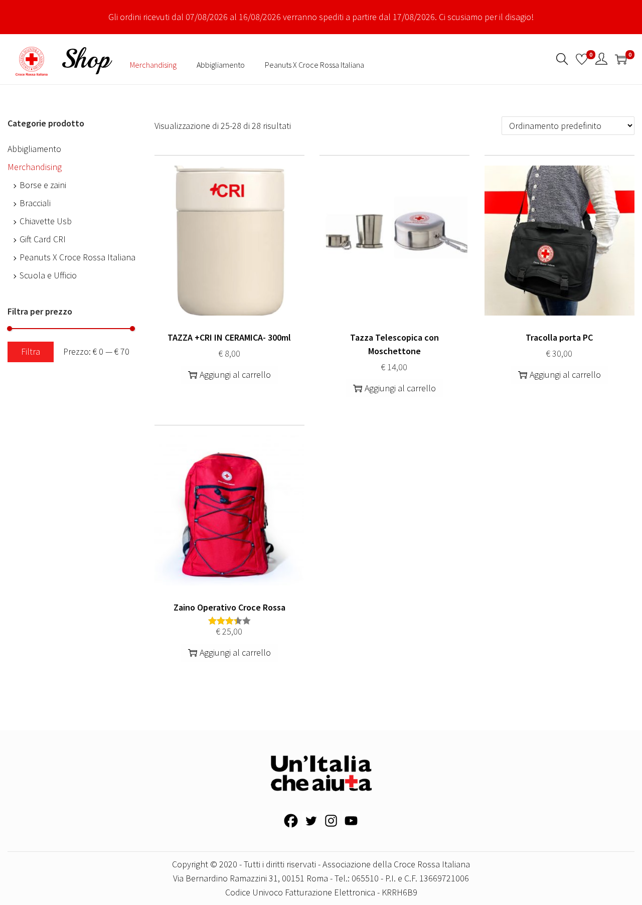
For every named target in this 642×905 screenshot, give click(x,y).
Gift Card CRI (43, 239)
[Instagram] (331, 821)
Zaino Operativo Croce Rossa (229, 607)
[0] (582, 59)
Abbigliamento (34, 149)
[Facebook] (291, 821)
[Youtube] (351, 821)
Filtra (30, 351)
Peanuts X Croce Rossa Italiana (77, 257)
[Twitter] (311, 821)
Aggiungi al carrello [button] (235, 374)
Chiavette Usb (46, 221)
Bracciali (35, 203)
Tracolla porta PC (559, 337)
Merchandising (35, 167)
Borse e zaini (43, 185)
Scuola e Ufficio (48, 275)
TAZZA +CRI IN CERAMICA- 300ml (229, 337)
